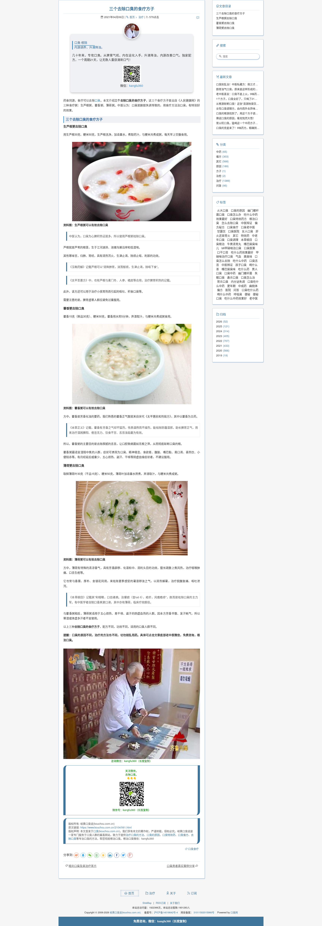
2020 (219, 350)
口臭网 (234, 912)
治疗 (141, 17)
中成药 (242, 286)
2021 (219, 345)
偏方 (218, 156)
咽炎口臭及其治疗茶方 (83, 866)
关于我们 (175, 903)
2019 (219, 355)
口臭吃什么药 (250, 290)
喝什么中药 (224, 294)
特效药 (245, 235)
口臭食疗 (193, 849)
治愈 (218, 176)
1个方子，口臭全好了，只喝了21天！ (238, 99)
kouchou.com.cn (109, 831)
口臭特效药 (168, 835)
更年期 (231, 286)
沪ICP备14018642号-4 (166, 912)
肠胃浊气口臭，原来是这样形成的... (237, 89)
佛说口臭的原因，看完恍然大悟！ (235, 118)
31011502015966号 (203, 912)
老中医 (253, 298)
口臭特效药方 (238, 219)
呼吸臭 (238, 294)
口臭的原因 (153, 835)
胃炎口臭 (222, 281)
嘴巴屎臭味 (229, 269)
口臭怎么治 (248, 277)
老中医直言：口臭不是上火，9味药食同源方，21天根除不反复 (252, 94)
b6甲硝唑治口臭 (231, 248)
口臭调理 (232, 240)
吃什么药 (243, 269)
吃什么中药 (240, 261)
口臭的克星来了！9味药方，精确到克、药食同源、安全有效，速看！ (256, 128)
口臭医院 (233, 231)
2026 (219, 321)
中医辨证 (227, 265)
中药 (218, 151)
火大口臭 (222, 210)
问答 (218, 185)
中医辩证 (246, 223)
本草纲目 (246, 240)
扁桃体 (253, 286)
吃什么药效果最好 (242, 252)
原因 (218, 166)
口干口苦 (222, 252)
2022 (219, 341)
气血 (238, 256)
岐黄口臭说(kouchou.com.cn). (125, 912)
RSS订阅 (161, 903)
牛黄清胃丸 (234, 244)
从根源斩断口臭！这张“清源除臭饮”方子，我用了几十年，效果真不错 (256, 103)
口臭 (97, 100)
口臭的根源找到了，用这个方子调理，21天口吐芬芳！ (247, 113)
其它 (218, 161)
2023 (219, 336)
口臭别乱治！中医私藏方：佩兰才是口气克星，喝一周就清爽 (251, 84)
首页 (132, 17)
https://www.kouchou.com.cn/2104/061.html (106, 827)
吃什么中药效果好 (235, 298)
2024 (219, 331)
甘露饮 (221, 231)
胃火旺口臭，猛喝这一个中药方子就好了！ (241, 123)
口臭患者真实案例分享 (181, 866)
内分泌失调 (238, 281)
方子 (218, 171)
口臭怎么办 (234, 214)
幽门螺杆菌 (245, 273)
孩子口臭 (241, 265)
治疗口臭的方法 (135, 835)
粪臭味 (248, 256)
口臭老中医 (248, 227)
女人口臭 (247, 231)
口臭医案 (249, 248)
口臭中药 (230, 273)
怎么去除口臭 (230, 223)
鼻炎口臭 (232, 277)
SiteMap (147, 903)
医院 (228, 290)
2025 (219, 326)
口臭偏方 (183, 835)
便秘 (247, 294)
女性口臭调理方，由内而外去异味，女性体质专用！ (246, 108)
